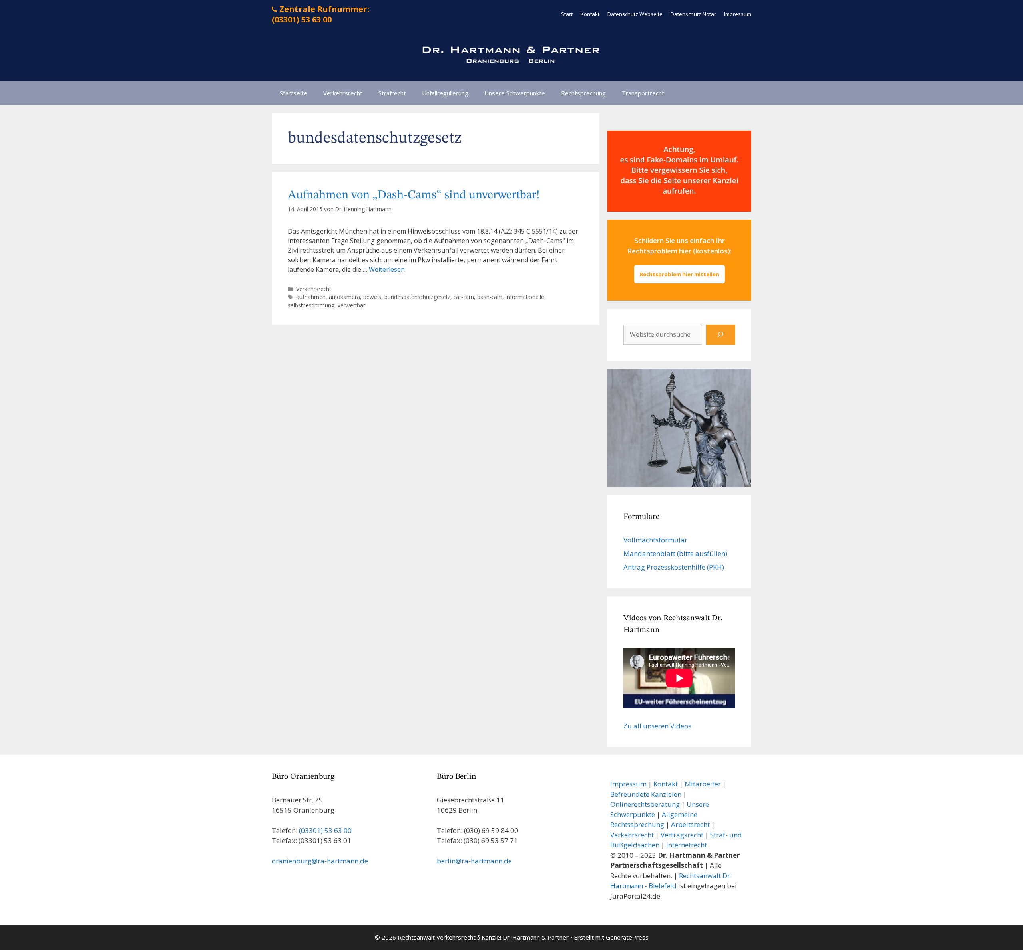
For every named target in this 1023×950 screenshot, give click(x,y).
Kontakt (590, 14)
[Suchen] (720, 335)
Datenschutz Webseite (635, 14)
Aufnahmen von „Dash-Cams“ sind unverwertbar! (413, 195)
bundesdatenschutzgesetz (417, 297)
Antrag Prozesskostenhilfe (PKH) (673, 567)
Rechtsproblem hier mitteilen (679, 274)
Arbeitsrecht (690, 824)
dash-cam (489, 297)
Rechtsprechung (583, 93)
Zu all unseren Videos (657, 725)
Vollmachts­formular (655, 539)
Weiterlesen (387, 269)
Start (567, 14)
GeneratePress (627, 937)
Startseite (293, 93)
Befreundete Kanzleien (645, 794)
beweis (372, 297)
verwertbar (351, 305)
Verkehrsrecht (342, 93)
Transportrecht (643, 93)
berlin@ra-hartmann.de (474, 860)
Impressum (737, 14)
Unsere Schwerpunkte (514, 93)
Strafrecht (392, 93)
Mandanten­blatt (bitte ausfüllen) (675, 553)
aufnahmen (311, 297)
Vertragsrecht (682, 834)
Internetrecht (686, 844)
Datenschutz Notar (693, 14)
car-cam (464, 297)
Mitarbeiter (703, 783)
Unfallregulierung (445, 93)
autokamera (344, 297)
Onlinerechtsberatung (645, 804)
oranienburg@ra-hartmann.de (320, 860)
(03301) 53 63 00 (325, 830)
